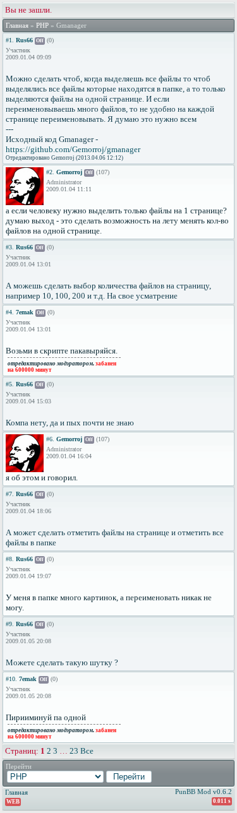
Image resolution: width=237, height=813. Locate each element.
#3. (10, 247)
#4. (10, 312)
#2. (50, 172)
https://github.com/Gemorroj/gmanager (73, 149)
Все (87, 751)
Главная (17, 25)
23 (74, 751)
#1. (10, 40)
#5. (10, 384)
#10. (11, 678)
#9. (10, 623)
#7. (10, 493)
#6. (50, 439)
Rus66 (24, 40)
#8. (10, 558)
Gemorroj (69, 172)
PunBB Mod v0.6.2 (203, 791)
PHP (42, 25)
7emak (24, 312)
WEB (13, 801)
